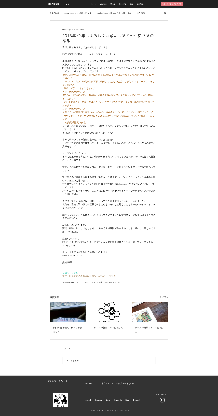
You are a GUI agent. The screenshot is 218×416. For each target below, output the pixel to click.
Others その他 (96, 282)
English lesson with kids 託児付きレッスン (114, 13)
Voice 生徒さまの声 (112, 282)
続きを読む (141, 13)
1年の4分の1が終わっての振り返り (67, 329)
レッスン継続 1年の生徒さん (108, 327)
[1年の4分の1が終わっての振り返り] (68, 312)
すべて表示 (163, 297)
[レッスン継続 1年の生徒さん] (109, 312)
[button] (165, 13)
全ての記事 (54, 13)
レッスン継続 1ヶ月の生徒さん (149, 329)
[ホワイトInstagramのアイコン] (162, 400)
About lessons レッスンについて (77, 13)
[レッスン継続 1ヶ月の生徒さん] (150, 312)
